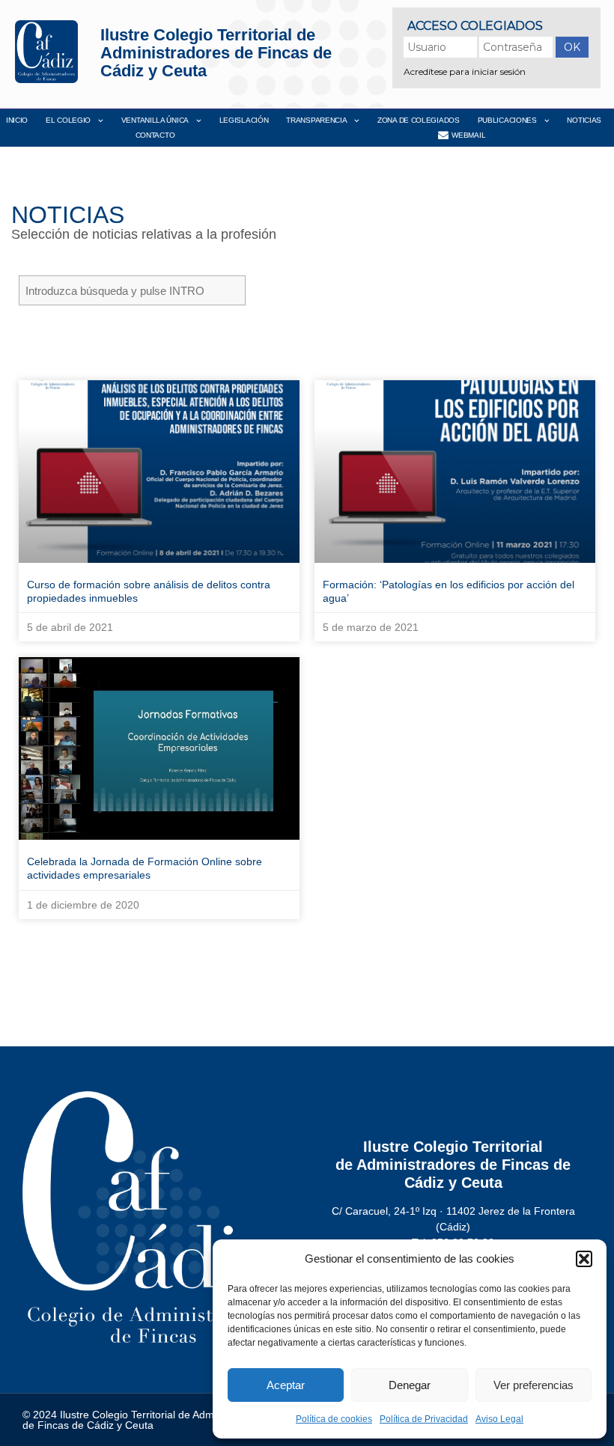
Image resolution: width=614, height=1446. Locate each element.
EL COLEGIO (68, 120)
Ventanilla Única (155, 120)
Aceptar (286, 1385)
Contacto (155, 135)
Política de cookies (334, 1419)
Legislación (244, 120)
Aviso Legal (499, 1419)
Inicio (17, 120)
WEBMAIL (468, 135)
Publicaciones (507, 120)
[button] (584, 1258)
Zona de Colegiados (418, 120)
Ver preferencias (533, 1385)
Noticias (584, 120)
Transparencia (316, 120)
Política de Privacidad (424, 1419)
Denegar (410, 1385)
